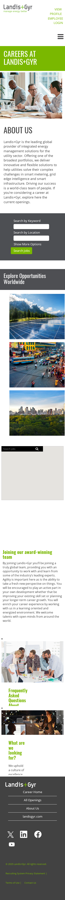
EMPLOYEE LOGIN (55, 20)
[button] (54, 36)
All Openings (32, 800)
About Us (32, 808)
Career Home (32, 792)
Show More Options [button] (27, 244)
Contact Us (30, 882)
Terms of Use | (13, 882)
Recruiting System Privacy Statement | (26, 873)
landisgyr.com (32, 816)
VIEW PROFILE (56, 11)
